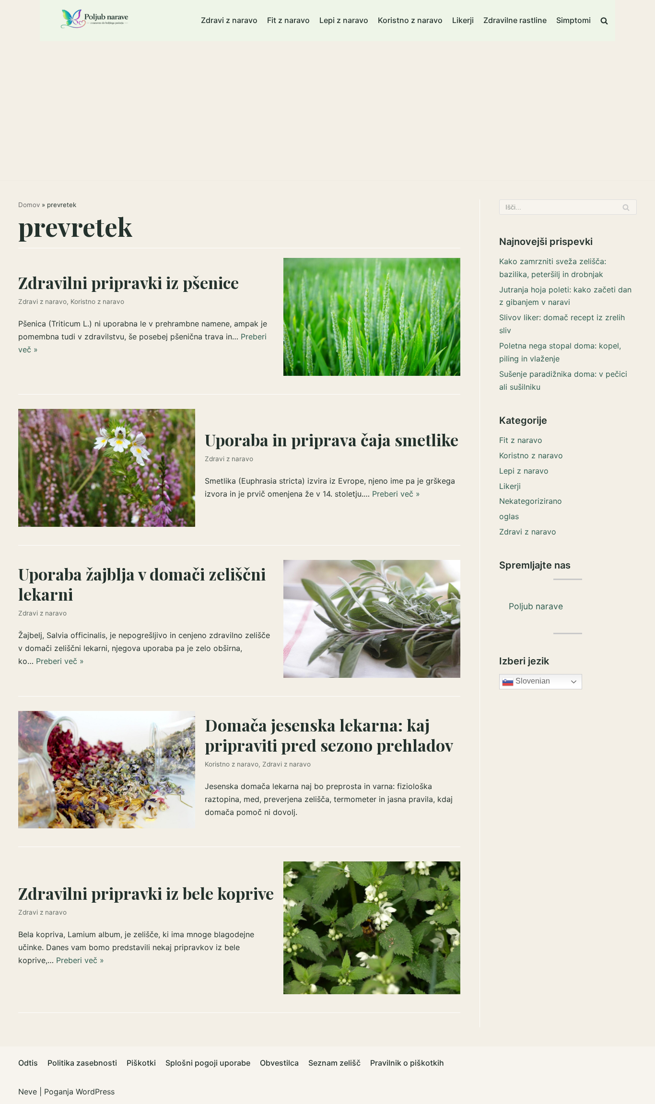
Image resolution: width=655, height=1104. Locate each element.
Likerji (463, 20)
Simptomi (573, 20)
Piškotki (141, 1063)
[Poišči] (626, 207)
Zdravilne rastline (515, 20)
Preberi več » (396, 494)
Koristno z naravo (410, 20)
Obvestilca (279, 1063)
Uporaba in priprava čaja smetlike (331, 440)
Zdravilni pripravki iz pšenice (128, 282)
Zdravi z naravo (229, 20)
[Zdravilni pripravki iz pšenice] (371, 373)
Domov (29, 205)
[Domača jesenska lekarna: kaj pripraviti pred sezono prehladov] (106, 825)
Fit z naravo (288, 20)
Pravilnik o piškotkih (407, 1063)
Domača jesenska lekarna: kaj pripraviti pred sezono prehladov (329, 735)
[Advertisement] (327, 113)
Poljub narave (536, 606)
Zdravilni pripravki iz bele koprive (146, 893)
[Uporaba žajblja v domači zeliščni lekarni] (371, 675)
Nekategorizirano (530, 501)
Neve (27, 1091)
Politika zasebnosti (82, 1063)
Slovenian (532, 681)
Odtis (28, 1063)
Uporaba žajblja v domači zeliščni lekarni (142, 584)
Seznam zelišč (334, 1063)
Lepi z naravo (343, 20)
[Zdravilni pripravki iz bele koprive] (371, 991)
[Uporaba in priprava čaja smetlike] (106, 524)
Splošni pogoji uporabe (207, 1063)
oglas (509, 516)
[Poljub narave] (95, 21)
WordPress (95, 1091)
